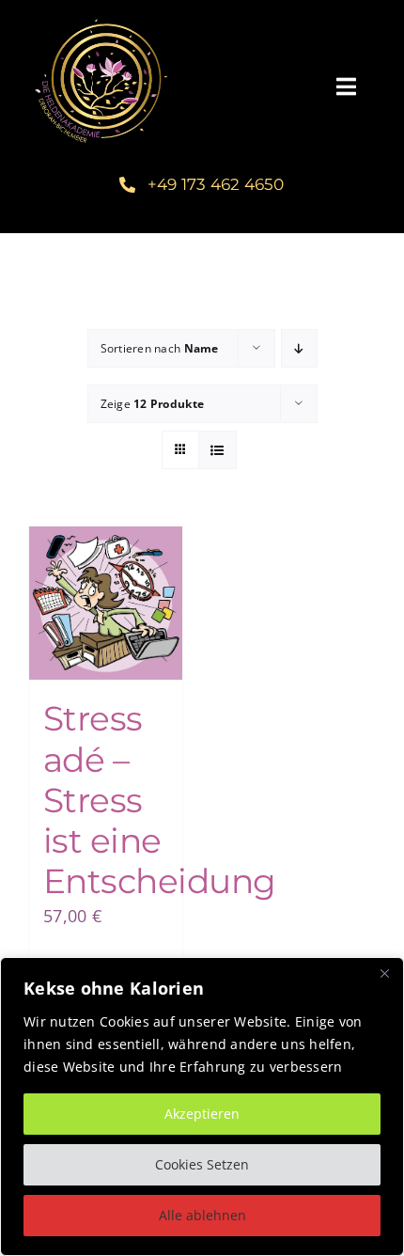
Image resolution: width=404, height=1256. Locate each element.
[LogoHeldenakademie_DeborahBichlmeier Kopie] (100, 18)
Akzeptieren (202, 1114)
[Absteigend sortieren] (299, 348)
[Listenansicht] (217, 450)
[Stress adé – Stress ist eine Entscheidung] (105, 603)
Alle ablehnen (202, 1215)
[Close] (384, 973)
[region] (202, 1106)
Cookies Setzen (202, 1164)
